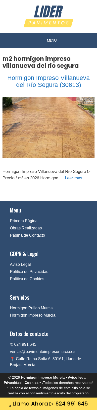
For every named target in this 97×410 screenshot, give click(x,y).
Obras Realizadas (26, 228)
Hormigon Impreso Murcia (32, 315)
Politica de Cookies (27, 279)
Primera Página (24, 221)
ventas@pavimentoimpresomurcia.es (42, 351)
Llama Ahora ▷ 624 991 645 (50, 404)
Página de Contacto (27, 235)
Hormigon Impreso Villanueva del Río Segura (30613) (48, 81)
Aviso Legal (20, 264)
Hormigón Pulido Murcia (31, 308)
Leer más (73, 178)
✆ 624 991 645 (23, 344)
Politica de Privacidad (29, 272)
